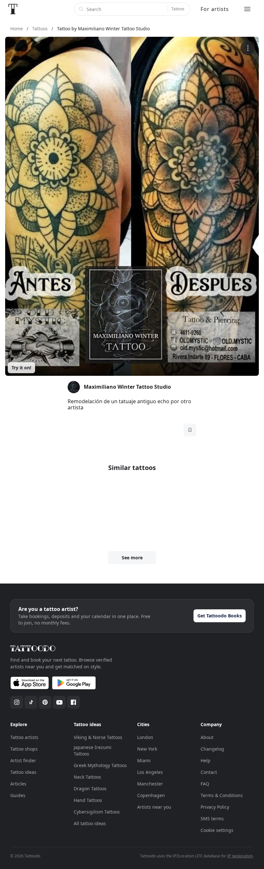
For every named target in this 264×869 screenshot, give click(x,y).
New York (147, 749)
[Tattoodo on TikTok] (30, 702)
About (207, 737)
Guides (17, 795)
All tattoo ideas (90, 823)
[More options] (247, 48)
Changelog (212, 749)
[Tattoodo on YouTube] (59, 702)
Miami (144, 760)
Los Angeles (150, 772)
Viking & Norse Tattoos (98, 737)
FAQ (205, 784)
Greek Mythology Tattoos (100, 765)
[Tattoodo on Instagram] (16, 702)
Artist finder (23, 760)
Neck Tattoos (87, 777)
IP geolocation (240, 856)
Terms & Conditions (222, 795)
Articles (18, 784)
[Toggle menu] (247, 9)
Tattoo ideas (23, 772)
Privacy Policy (215, 807)
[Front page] (13, 9)
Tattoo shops (24, 749)
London (145, 737)
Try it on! (21, 368)
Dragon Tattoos (90, 788)
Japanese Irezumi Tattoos (92, 750)
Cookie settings (217, 830)
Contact (209, 772)
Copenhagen (151, 795)
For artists (215, 9)
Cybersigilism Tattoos (97, 812)
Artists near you (154, 807)
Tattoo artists (24, 737)
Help (206, 760)
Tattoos (177, 9)
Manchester (150, 784)
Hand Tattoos (88, 800)
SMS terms (212, 818)
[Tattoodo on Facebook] (73, 702)
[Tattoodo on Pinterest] (45, 702)
